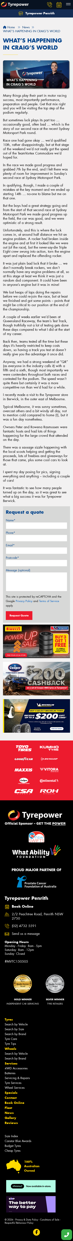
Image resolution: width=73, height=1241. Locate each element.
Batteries (10, 1073)
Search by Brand (15, 1034)
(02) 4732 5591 (24, 926)
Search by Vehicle (16, 1024)
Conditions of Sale (49, 1219)
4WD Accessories (16, 1068)
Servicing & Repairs (17, 1078)
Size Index (11, 1136)
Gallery (10, 1118)
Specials (11, 1093)
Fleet (8, 1108)
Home (10, 27)
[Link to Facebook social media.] (36, 1232)
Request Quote (19, 615)
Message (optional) (18, 570)
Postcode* (12, 558)
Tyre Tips (10, 1044)
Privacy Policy (24, 601)
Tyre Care (11, 1039)
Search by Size (14, 1029)
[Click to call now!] (49, 4)
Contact (11, 1098)
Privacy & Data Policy (26, 1219)
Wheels (10, 1049)
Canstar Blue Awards (18, 1141)
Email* (10, 545)
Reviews (11, 1123)
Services (11, 1063)
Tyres (9, 1019)
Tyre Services (13, 1083)
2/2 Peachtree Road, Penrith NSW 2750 (37, 916)
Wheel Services (15, 1088)
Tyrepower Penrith (40, 13)
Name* (10, 520)
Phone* (10, 533)
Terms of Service (49, 601)
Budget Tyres (13, 1146)
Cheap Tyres (12, 1151)
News (9, 1113)
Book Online (14, 1103)
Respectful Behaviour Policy (19, 1222)
